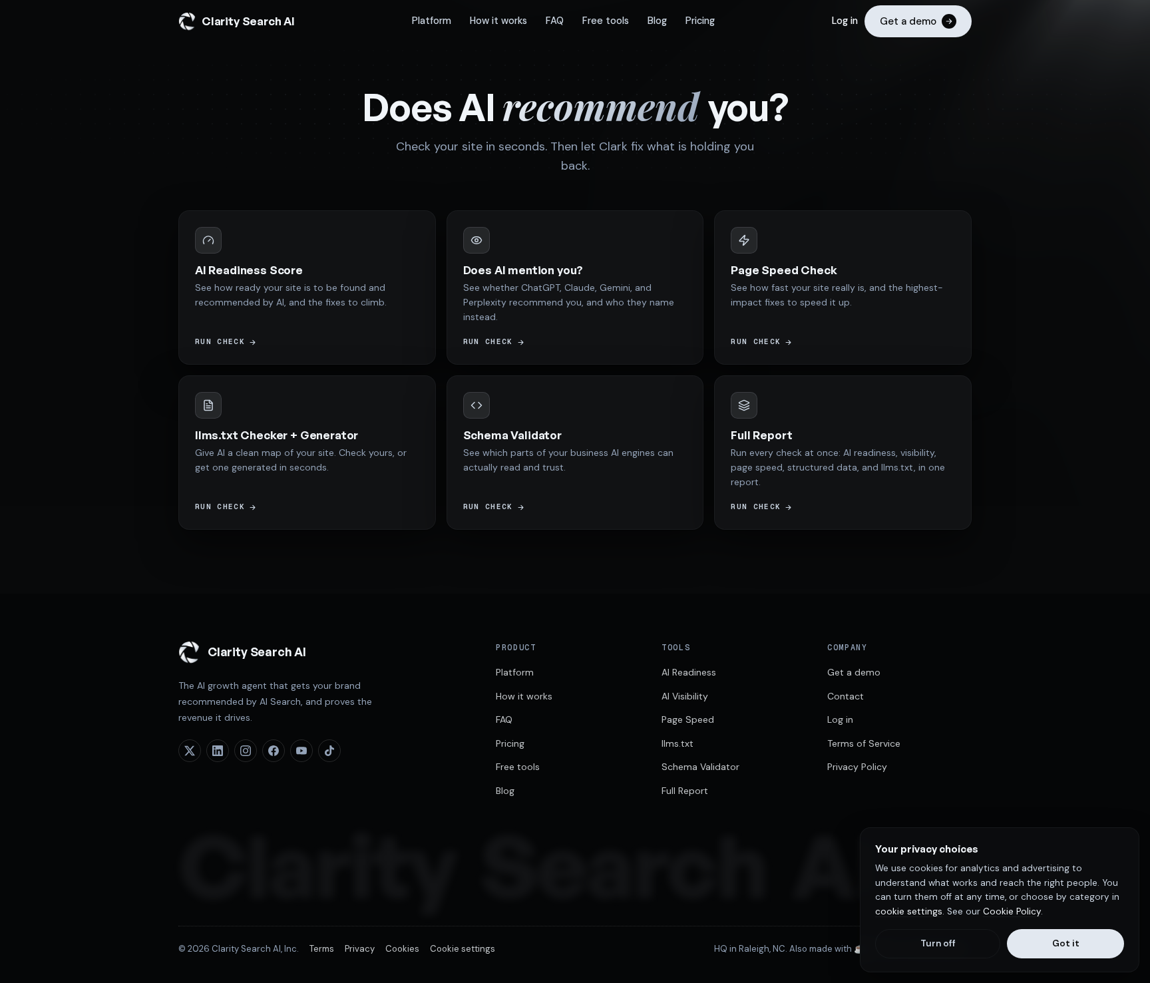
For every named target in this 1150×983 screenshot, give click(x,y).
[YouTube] (301, 750)
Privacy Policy (857, 767)
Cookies (402, 948)
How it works (498, 21)
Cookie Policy (1012, 911)
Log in (845, 21)
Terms (321, 948)
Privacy (360, 948)
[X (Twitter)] (189, 750)
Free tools (605, 21)
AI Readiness (689, 672)
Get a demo (853, 672)
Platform (431, 21)
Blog (657, 21)
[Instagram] (245, 750)
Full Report (685, 791)
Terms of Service (863, 743)
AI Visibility (685, 696)
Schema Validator (700, 767)
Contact (845, 696)
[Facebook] (273, 750)
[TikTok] (329, 750)
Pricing (700, 21)
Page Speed (688, 719)
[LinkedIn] (217, 750)
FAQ (555, 21)
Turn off (938, 943)
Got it (1065, 943)
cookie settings (908, 911)
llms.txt (677, 743)
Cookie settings (462, 948)
